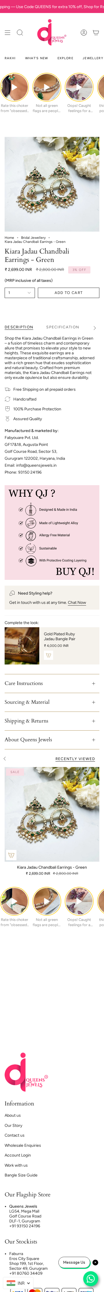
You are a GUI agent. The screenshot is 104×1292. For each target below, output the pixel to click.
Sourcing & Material (27, 702)
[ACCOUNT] (83, 32)
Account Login (18, 1155)
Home (9, 238)
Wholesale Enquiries (23, 1145)
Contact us (15, 1135)
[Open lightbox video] (14, 87)
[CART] (95, 32)
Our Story (13, 1125)
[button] (19, 32)
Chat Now (77, 602)
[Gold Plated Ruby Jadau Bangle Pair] (22, 645)
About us (13, 1115)
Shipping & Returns (26, 721)
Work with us (16, 1165)
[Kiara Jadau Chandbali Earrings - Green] (52, 814)
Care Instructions (24, 683)
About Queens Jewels (28, 739)
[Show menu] (7, 32)
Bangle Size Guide (21, 1175)
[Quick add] (11, 855)
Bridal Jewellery (33, 238)
